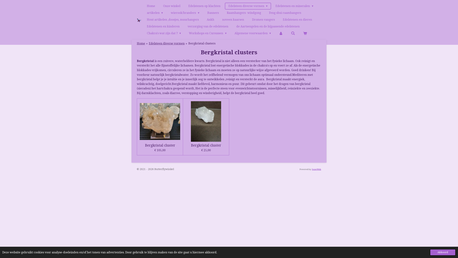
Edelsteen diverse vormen (167, 43)
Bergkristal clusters (201, 43)
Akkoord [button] (442, 252)
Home (141, 43)
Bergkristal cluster (160, 145)
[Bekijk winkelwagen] (305, 33)
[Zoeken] (293, 33)
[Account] (280, 33)
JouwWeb (316, 169)
